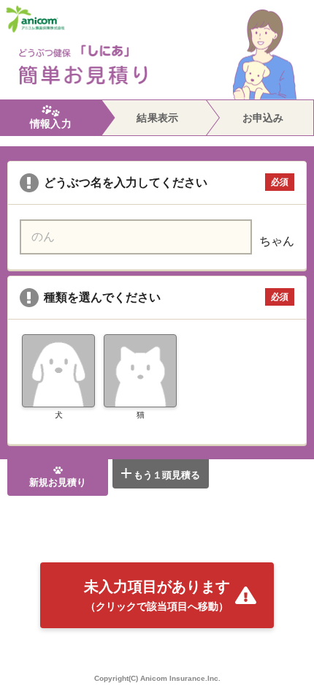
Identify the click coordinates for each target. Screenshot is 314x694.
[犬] (58, 370)
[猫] (140, 370)
